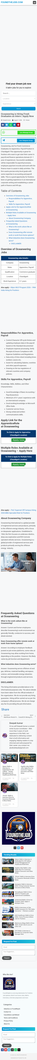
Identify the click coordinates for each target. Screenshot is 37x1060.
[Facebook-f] (2, 1049)
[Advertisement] (18, 24)
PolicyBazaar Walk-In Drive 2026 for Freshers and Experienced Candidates (23, 893)
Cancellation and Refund (11, 1015)
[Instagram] (15, 848)
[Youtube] (22, 848)
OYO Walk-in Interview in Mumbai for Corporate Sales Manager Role (24, 932)
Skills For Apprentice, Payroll (19, 204)
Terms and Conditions (11, 1018)
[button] (34, 2)
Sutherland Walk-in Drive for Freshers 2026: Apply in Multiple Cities (23, 901)
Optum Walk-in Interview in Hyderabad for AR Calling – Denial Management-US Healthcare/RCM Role (9, 771)
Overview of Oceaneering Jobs (17, 196)
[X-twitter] (19, 1049)
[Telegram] (18, 848)
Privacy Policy (8, 1021)
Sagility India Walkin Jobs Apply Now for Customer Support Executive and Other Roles (27, 770)
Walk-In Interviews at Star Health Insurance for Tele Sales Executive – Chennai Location (25, 909)
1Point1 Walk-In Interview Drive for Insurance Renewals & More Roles (8, 798)
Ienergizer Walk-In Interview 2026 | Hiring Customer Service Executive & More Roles (25, 885)
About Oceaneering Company (20, 218)
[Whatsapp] (15, 1049)
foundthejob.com (12, 2)
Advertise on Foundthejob (12, 1009)
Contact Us (7, 1012)
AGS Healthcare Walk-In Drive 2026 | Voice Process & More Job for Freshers (24, 917)
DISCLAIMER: (16, 244)
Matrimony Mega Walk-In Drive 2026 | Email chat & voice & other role (24, 924)
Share (5, 709)
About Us (7, 1024)
